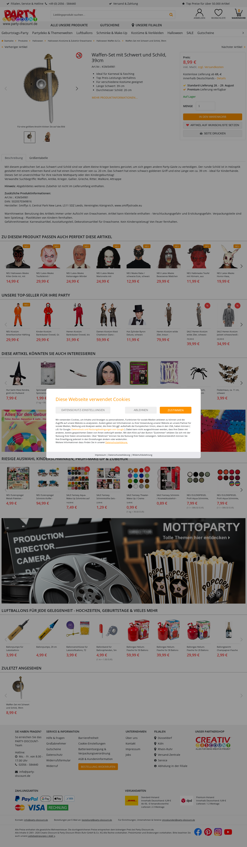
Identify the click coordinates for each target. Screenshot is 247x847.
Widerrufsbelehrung (142, 454)
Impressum (100, 454)
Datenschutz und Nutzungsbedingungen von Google (97, 429)
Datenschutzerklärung (119, 454)
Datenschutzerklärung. (116, 442)
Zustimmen (176, 410)
